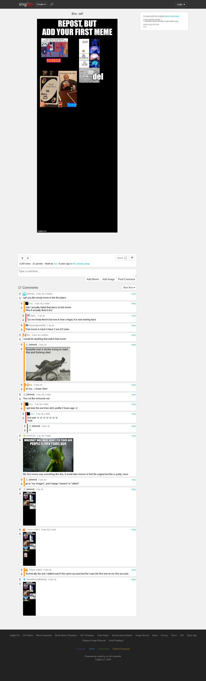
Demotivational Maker (122, 635)
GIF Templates (87, 635)
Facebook (80, 649)
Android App (103, 649)
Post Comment (126, 279)
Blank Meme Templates (66, 635)
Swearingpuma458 (37, 325)
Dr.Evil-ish (30, 436)
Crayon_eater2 (33, 529)
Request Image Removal (94, 640)
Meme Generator (171, 16)
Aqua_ (33, 316)
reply (133, 294)
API (182, 635)
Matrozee (30, 294)
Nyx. (28, 335)
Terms (174, 635)
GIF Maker (28, 635)
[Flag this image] (132, 258)
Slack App (192, 635)
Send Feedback (116, 640)
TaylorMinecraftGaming (36, 579)
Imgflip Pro (15, 635)
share (120, 258)
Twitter (92, 649)
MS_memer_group (80, 263)
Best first (128, 287)
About (155, 635)
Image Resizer (142, 635)
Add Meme (93, 279)
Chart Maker (103, 635)
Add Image (108, 279)
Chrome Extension (121, 649)
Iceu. (56, 264)
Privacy (164, 635)
